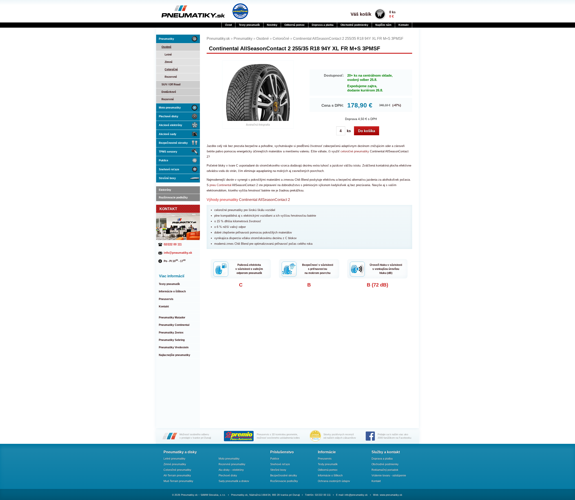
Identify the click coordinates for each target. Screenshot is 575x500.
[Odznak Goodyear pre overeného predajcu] (240, 11)
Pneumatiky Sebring (172, 340)
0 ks (392, 14)
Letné (168, 54)
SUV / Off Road (170, 84)
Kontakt (403, 25)
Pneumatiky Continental (174, 325)
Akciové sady (167, 134)
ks (348, 131)
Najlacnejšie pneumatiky (174, 355)
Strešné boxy (167, 178)
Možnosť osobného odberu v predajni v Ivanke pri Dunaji (195, 436)
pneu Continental (221, 185)
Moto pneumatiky (170, 107)
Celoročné (171, 69)
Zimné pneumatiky (175, 464)
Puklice (163, 160)
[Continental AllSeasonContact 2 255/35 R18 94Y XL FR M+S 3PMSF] (258, 92)
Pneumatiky (166, 38)
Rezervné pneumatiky (232, 464)
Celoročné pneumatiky (177, 469)
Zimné (168, 62)
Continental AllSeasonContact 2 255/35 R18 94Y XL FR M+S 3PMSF (348, 38)
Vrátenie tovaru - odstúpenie (389, 475)
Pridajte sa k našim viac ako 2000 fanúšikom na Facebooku (394, 436)
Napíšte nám (383, 25)
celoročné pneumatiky (355, 151)
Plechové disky (168, 116)
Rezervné (171, 76)
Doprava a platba (323, 25)
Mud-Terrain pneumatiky (178, 481)
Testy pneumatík (249, 25)
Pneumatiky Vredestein (173, 347)
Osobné (166, 47)
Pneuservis (166, 299)
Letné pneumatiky (174, 458)
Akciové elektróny (170, 125)
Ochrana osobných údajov (334, 481)
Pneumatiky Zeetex (171, 332)
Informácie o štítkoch (172, 291)
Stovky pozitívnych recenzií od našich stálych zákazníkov (339, 436)
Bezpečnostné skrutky (173, 142)
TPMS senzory (168, 151)
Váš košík (361, 14)
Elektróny (165, 189)
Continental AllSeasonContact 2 (264, 200)
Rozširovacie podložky (173, 197)
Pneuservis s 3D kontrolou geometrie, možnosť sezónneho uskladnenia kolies (278, 436)
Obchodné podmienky (354, 25)
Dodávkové (168, 91)
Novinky (272, 25)
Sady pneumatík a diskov (234, 481)
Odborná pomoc (294, 25)
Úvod (228, 25)
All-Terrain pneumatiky (177, 475)
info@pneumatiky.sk (178, 252)
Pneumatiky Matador (172, 317)
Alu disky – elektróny (231, 469)
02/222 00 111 (173, 244)
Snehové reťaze (169, 169)
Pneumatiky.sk (183, 11)
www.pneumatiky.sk (391, 494)
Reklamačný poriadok (385, 469)
